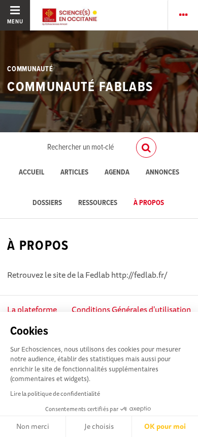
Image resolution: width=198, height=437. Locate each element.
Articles (74, 173)
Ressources (97, 203)
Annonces (162, 173)
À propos (149, 203)
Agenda (117, 173)
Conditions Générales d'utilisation (131, 309)
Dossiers (47, 203)
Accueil (31, 173)
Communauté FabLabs (80, 87)
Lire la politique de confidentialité (55, 393)
